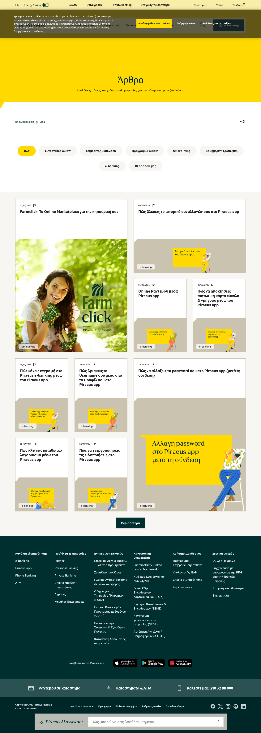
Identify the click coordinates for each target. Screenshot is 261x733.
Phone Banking (25, 575)
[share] (243, 121)
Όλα (27, 151)
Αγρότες (60, 594)
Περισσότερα (130, 523)
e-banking (112, 166)
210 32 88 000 (221, 688)
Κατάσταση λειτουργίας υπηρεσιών (110, 641)
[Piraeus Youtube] (235, 706)
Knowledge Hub (24, 121)
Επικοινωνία (220, 595)
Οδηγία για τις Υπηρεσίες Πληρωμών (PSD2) (109, 595)
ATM (18, 583)
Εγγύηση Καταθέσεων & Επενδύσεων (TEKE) (150, 606)
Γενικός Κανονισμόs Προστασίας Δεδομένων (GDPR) (110, 611)
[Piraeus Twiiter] (220, 706)
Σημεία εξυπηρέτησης (187, 579)
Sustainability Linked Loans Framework (148, 567)
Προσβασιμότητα (175, 706)
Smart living (181, 151)
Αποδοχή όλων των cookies (154, 23)
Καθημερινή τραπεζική (221, 151)
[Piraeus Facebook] (213, 706)
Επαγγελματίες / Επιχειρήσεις (66, 585)
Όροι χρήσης (104, 706)
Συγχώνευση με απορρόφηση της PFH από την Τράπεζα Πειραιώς (227, 574)
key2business (182, 587)
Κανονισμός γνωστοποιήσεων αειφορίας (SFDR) (146, 620)
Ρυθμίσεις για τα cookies (216, 23)
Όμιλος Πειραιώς (223, 561)
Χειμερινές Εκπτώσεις (101, 151)
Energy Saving (32, 5)
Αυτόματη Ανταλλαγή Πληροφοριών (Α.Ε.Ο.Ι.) (149, 633)
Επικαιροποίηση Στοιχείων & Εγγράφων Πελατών (109, 627)
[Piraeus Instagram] (228, 706)
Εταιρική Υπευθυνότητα (228, 588)
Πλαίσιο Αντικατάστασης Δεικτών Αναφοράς (110, 581)
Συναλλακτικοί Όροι (107, 572)
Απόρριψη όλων (186, 23)
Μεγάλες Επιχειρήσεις (69, 601)
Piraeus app (23, 568)
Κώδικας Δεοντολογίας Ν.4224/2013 (149, 578)
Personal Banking (66, 568)
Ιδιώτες (60, 561)
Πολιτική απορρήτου (126, 706)
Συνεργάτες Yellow (58, 151)
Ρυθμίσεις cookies (151, 706)
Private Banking (65, 575)
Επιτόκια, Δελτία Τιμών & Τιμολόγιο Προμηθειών (110, 563)
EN (17, 5)
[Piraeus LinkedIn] (243, 706)
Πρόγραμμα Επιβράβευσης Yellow (187, 563)
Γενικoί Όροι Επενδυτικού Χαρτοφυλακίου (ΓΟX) (148, 592)
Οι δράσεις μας (145, 166)
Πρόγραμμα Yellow (145, 151)
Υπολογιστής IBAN (185, 572)
